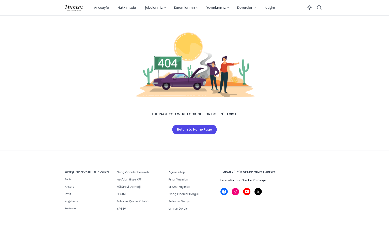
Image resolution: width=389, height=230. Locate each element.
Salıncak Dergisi (179, 201)
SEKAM (121, 194)
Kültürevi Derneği (129, 187)
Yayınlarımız (216, 7)
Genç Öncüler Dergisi (184, 194)
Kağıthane (71, 201)
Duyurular (244, 7)
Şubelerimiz (153, 7)
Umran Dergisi (178, 209)
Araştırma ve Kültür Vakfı (87, 172)
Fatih (68, 179)
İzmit (68, 194)
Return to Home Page (194, 129)
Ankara (69, 187)
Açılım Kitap (177, 172)
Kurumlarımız (184, 7)
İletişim (269, 7)
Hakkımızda (127, 7)
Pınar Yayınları (178, 179)
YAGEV (121, 209)
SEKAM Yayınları (179, 187)
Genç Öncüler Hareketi (133, 172)
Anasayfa (101, 7)
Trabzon (70, 208)
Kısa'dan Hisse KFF (129, 179)
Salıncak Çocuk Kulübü (133, 201)
